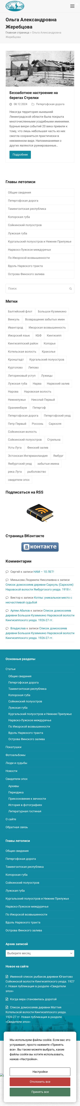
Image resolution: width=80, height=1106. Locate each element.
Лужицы (46, 375)
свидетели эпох (19, 480)
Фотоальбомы (15, 755)
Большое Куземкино (52, 311)
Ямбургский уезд (20, 463)
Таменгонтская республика (27, 209)
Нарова (13, 391)
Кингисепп (54, 335)
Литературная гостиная (24, 811)
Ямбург (58, 455)
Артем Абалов (20, 610)
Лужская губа (17, 233)
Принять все (40, 1092)
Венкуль (14, 319)
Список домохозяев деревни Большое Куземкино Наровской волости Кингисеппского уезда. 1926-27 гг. (40, 615)
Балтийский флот (20, 311)
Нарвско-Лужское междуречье (29, 249)
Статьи (10, 669)
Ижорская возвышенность (47, 327)
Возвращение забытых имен (45, 319)
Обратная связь (17, 827)
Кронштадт (16, 359)
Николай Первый (43, 399)
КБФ (38, 335)
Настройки (40, 1071)
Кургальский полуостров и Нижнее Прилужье (39, 241)
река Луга (15, 471)
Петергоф (39, 407)
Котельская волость (22, 351)
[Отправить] (70, 288)
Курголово (15, 367)
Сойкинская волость (22, 431)
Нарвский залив (58, 383)
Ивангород (15, 327)
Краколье (48, 351)
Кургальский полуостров (46, 359)
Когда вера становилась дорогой (33, 999)
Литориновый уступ (22, 375)
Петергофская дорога (50, 104)
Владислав (18, 628)
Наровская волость (37, 391)
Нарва (37, 383)
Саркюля (55, 423)
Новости (11, 771)
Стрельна (53, 439)
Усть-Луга (15, 447)
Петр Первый (17, 423)
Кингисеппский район (23, 343)
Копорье (49, 343)
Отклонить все (40, 1081)
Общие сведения (19, 192)
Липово (33, 367)
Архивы (13, 786)
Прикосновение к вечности (27, 798)
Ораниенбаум (17, 407)
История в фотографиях (25, 805)
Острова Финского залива (26, 274)
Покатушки (13, 747)
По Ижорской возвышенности (29, 258)
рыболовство (36, 471)
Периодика (16, 792)
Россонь (37, 423)
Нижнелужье (17, 399)
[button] (72, 6)
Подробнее (20, 154)
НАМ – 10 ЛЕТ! (43, 571)
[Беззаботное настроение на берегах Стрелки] (40, 68)
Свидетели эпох (17, 779)
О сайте (11, 819)
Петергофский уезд (57, 415)
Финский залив (37, 447)
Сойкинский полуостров (25, 225)
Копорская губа (19, 217)
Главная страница (17, 32)
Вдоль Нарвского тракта (25, 266)
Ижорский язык (19, 335)
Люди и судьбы (16, 763)
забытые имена (48, 463)
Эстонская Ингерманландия (28, 455)
